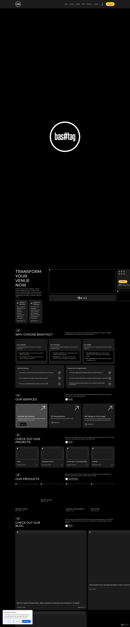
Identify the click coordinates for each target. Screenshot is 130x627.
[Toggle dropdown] (92, 4)
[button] (40, 372)
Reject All (18, 621)
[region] (17, 617)
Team (83, 4)
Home (66, 4)
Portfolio (78, 4)
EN (122, 624)
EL (127, 624)
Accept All (26, 621)
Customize (9, 621)
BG (125, 624)
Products (89, 4)
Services (72, 4)
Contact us (110, 4)
